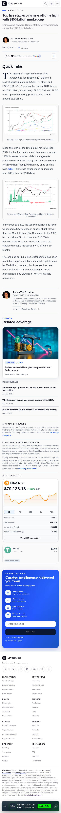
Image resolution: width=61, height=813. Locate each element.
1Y (41, 512)
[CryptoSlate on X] (5, 669)
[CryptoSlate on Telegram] (27, 669)
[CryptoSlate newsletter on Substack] (20, 669)
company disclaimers (27, 469)
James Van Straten (23, 38)
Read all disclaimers (32, 795)
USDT (11, 169)
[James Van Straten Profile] (5, 40)
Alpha (20, 10)
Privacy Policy (20, 773)
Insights (11, 10)
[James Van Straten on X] (13, 309)
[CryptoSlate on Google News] (13, 669)
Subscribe (30, 632)
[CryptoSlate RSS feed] (49, 669)
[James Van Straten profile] (6, 295)
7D (20, 512)
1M (30, 512)
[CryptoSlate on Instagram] (42, 669)
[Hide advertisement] (56, 806)
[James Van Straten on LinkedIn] (16, 309)
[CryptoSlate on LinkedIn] (34, 669)
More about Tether (12, 560)
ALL (51, 512)
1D (9, 512)
